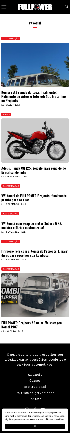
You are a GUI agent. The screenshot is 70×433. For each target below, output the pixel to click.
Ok (35, 426)
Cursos (35, 380)
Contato (35, 399)
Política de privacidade (35, 393)
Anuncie (35, 374)
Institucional (35, 387)
